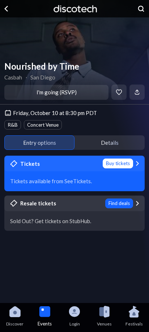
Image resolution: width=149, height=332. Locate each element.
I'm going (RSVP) (57, 92)
